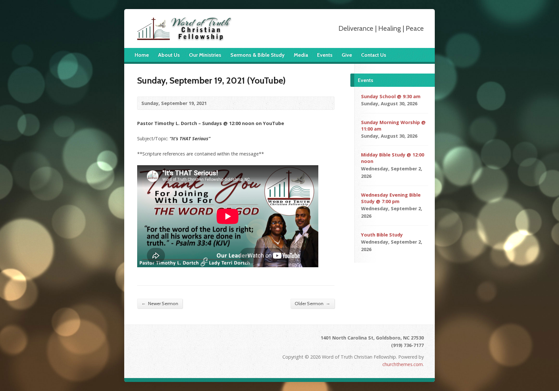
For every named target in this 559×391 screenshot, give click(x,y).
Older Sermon (312, 303)
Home (142, 55)
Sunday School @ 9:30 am (391, 96)
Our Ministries (205, 55)
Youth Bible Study (382, 235)
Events (325, 55)
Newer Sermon (159, 303)
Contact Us (373, 55)
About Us (169, 55)
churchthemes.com (402, 364)
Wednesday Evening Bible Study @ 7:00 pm (391, 198)
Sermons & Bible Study (257, 55)
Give (347, 55)
